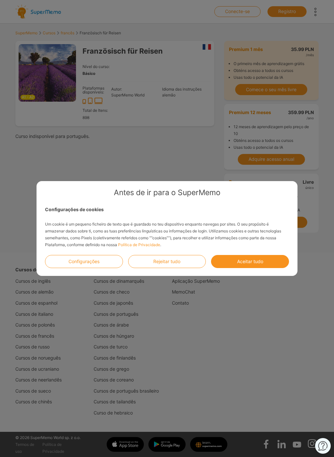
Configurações (83, 261)
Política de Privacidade (139, 244)
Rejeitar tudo (166, 261)
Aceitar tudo (250, 261)
